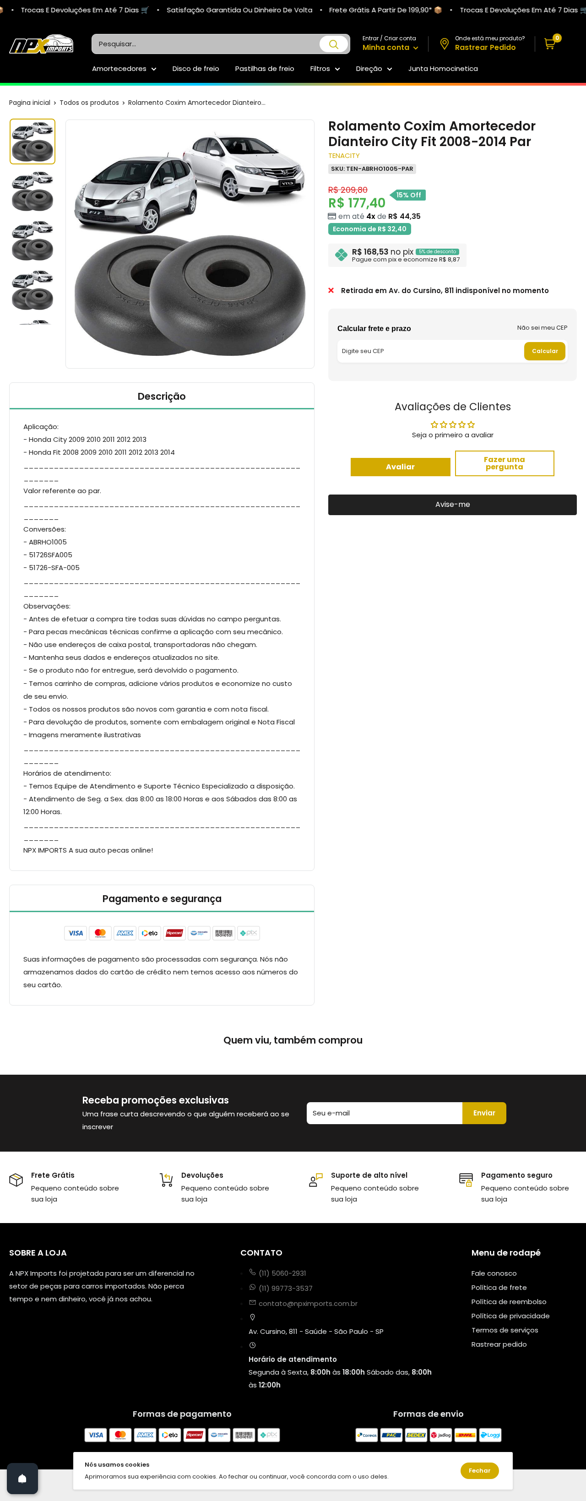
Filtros (320, 68)
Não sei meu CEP (542, 327)
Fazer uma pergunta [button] (504, 463)
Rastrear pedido (499, 1344)
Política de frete (499, 1287)
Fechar (480, 1470)
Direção (369, 68)
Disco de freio (196, 68)
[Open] (22, 1478)
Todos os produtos (89, 102)
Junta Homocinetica (443, 68)
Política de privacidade (511, 1316)
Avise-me (452, 504)
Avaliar (400, 466)
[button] (556, 44)
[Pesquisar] (334, 44)
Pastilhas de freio (264, 68)
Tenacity (344, 155)
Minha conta (387, 47)
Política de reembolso (509, 1301)
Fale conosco (494, 1273)
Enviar (484, 1113)
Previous (64, 244)
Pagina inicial (29, 102)
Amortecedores (119, 68)
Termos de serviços (505, 1330)
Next (316, 244)
